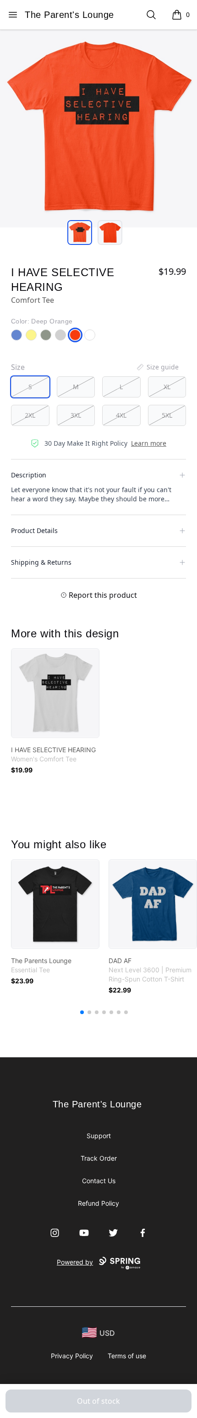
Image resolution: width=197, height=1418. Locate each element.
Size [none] (18, 367)
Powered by (75, 1262)
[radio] (30, 386)
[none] (157, 367)
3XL (76, 415)
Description (28, 475)
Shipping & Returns (41, 562)
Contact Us (98, 1181)
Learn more (148, 443)
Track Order (99, 1158)
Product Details (34, 530)
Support (99, 1136)
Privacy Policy (72, 1356)
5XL (167, 415)
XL (167, 386)
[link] (55, 693)
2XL (30, 415)
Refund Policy (98, 1203)
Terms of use (127, 1356)
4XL (121, 415)
